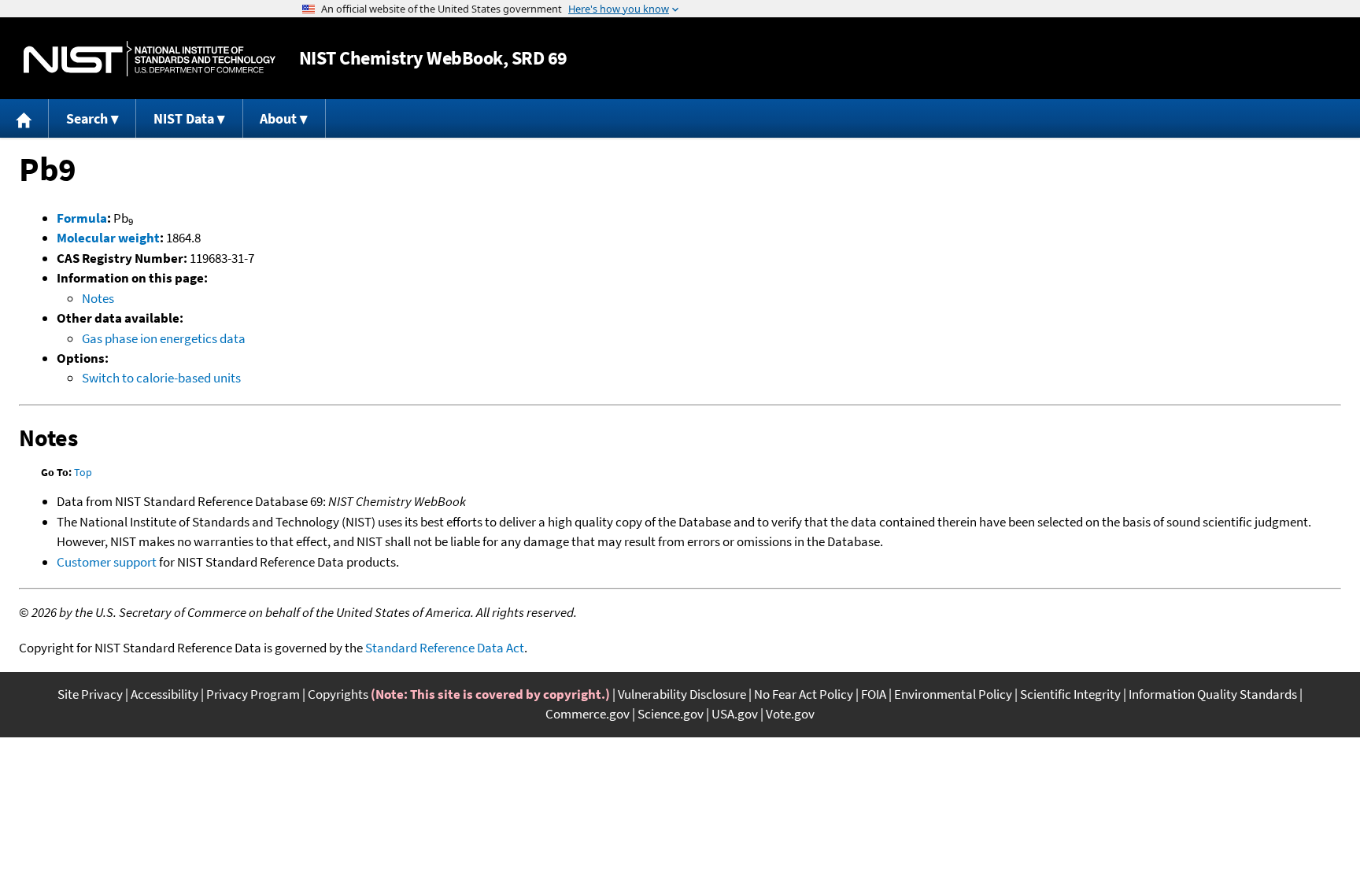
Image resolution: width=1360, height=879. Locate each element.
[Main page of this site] (24, 118)
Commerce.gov (587, 713)
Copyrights (338, 694)
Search (87, 118)
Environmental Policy (953, 694)
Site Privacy (90, 694)
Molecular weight (108, 237)
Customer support (107, 562)
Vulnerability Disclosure (682, 694)
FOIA (873, 694)
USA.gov (734, 713)
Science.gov (671, 713)
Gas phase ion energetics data (164, 338)
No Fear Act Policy (803, 694)
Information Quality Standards (1213, 694)
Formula (82, 218)
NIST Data (183, 118)
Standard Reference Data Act (444, 647)
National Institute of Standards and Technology (149, 58)
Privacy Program (253, 694)
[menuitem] (24, 118)
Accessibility (164, 694)
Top (83, 472)
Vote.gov (790, 713)
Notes (98, 298)
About (278, 118)
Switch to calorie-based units (161, 377)
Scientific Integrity (1070, 694)
